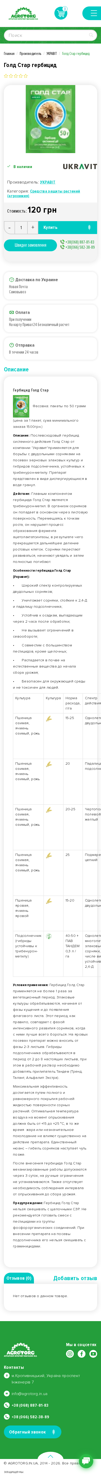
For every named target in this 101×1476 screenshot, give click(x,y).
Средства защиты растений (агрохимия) (43, 193)
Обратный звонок (27, 1432)
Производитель (30, 53)
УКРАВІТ (52, 53)
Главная (9, 53)
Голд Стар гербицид (76, 53)
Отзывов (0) (18, 1278)
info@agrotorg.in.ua (29, 1393)
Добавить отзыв (75, 1278)
